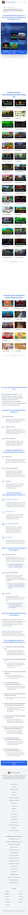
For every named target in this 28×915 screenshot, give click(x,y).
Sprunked (14, 795)
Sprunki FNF (14, 866)
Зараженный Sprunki (14, 797)
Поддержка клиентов (14, 839)
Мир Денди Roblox (14, 874)
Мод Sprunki (14, 817)
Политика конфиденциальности (14, 841)
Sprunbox (14, 828)
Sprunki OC (14, 871)
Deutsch (7, 896)
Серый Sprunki (14, 852)
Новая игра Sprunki (14, 800)
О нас (14, 811)
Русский (7, 905)
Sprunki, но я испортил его (14, 877)
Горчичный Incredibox (14, 863)
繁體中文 (7, 894)
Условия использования (14, 844)
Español (21, 899)
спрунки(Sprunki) (14, 789)
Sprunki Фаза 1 (14, 869)
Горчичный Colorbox (14, 850)
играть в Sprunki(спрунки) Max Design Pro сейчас (14, 763)
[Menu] (24, 2)
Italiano (21, 902)
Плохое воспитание (14, 825)
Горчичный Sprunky (14, 880)
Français (21, 896)
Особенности (14, 803)
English (7, 891)
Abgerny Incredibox (14, 855)
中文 (21, 891)
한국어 (7, 899)
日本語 (20, 894)
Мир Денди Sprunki (14, 861)
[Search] (17, 2)
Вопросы (14, 808)
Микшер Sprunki (14, 882)
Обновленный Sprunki (14, 858)
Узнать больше (14, 847)
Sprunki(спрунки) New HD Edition (15, 631)
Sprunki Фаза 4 (14, 814)
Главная (5, 7)
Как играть (14, 806)
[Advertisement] (14, 72)
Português (7, 902)
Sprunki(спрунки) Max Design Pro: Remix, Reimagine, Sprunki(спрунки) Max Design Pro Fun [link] (13, 11)
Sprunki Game (11, 7)
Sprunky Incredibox (14, 830)
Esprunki (14, 792)
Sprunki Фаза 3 (14, 822)
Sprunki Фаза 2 (14, 819)
